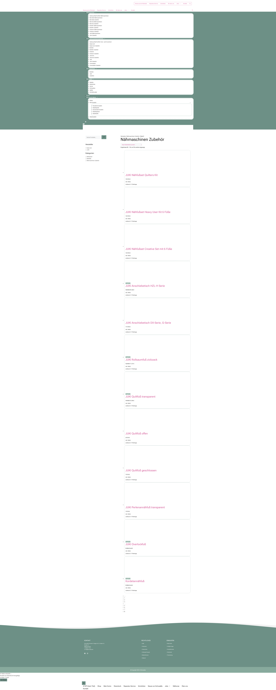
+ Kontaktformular (170, 649)
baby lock (92, 44)
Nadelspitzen (96, 111)
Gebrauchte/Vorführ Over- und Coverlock (101, 42)
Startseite (123, 136)
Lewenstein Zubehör (95, 65)
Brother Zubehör (94, 27)
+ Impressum (144, 646)
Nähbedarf (89, 79)
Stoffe (91, 90)
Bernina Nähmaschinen (96, 21)
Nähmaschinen (90, 12)
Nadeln (91, 82)
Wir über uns (171, 3)
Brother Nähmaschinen (96, 25)
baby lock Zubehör (95, 46)
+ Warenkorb (169, 652)
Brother (92, 47)
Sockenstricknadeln (98, 109)
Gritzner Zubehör (94, 31)
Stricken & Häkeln (91, 97)
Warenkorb (117, 686)
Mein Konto (107, 686)
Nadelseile (95, 113)
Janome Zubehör (94, 57)
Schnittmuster (93, 92)
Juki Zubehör (93, 35)
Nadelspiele (96, 107)
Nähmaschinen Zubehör (133, 136)
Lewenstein (93, 63)
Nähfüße (89, 158)
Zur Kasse (3, 680)
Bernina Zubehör (94, 23)
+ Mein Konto (169, 643)
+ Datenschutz (144, 649)
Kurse (88, 95)
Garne (91, 86)
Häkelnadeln (93, 117)
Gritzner (92, 51)
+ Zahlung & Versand (145, 652)
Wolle (91, 100)
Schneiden (92, 88)
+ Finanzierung (169, 655)
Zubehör (92, 75)
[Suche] (104, 137)
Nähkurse (176, 686)
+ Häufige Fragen (170, 646)
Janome (92, 55)
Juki (91, 59)
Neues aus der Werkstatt (141, 3)
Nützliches (92, 84)
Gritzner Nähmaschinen (96, 29)
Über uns (185, 686)
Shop (99, 686)
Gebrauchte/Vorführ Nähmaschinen (99, 16)
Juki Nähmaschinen (95, 33)
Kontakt (185, 3)
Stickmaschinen (90, 68)
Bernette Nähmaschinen (96, 17)
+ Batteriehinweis (144, 655)
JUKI (88, 150)
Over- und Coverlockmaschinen (94, 38)
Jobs (178, 3)
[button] (190, 3)
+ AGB (142, 643)
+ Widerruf (143, 658)
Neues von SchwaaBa (155, 686)
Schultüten (163, 3)
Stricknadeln (93, 102)
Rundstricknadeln (97, 105)
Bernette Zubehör (94, 20)
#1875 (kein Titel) (89, 686)
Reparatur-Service (153, 3)
